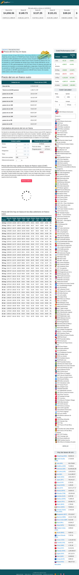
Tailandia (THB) (60, 493)
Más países (58, 564)
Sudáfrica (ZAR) (61, 466)
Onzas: (4, 144)
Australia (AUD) (60, 496)
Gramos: (4, 147)
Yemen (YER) (60, 540)
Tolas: (3, 154)
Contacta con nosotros (48, 574)
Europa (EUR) (60, 559)
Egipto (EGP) (60, 553)
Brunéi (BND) (60, 532)
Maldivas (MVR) (61, 498)
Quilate (68, 93)
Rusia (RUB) (60, 561)
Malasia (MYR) (60, 490)
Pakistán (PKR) (60, 550)
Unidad (68, 101)
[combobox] (65, 276)
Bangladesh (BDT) (61, 514)
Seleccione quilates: (7, 157)
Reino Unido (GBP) (61, 519)
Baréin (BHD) (60, 504)
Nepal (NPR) (60, 525)
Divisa (56, 109)
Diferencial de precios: (8, 160)
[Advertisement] (39, 34)
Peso (56, 101)
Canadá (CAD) (60, 542)
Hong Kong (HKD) (61, 456)
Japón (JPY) (60, 479)
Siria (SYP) (59, 488)
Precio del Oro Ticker (41, 572)
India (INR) (59, 463)
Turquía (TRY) (60, 501)
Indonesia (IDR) (60, 468)
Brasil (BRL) (59, 522)
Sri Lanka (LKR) (61, 471)
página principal (19, 574)
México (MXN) (60, 507)
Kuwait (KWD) (60, 485)
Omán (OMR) (60, 545)
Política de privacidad (37, 574)
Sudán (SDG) (60, 477)
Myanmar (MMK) (61, 517)
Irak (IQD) (59, 474)
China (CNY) (60, 548)
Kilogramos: (5, 150)
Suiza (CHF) (60, 482)
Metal (56, 93)
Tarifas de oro (28, 574)
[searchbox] (65, 116)
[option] (65, 121)
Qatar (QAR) (60, 556)
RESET (41, 152)
